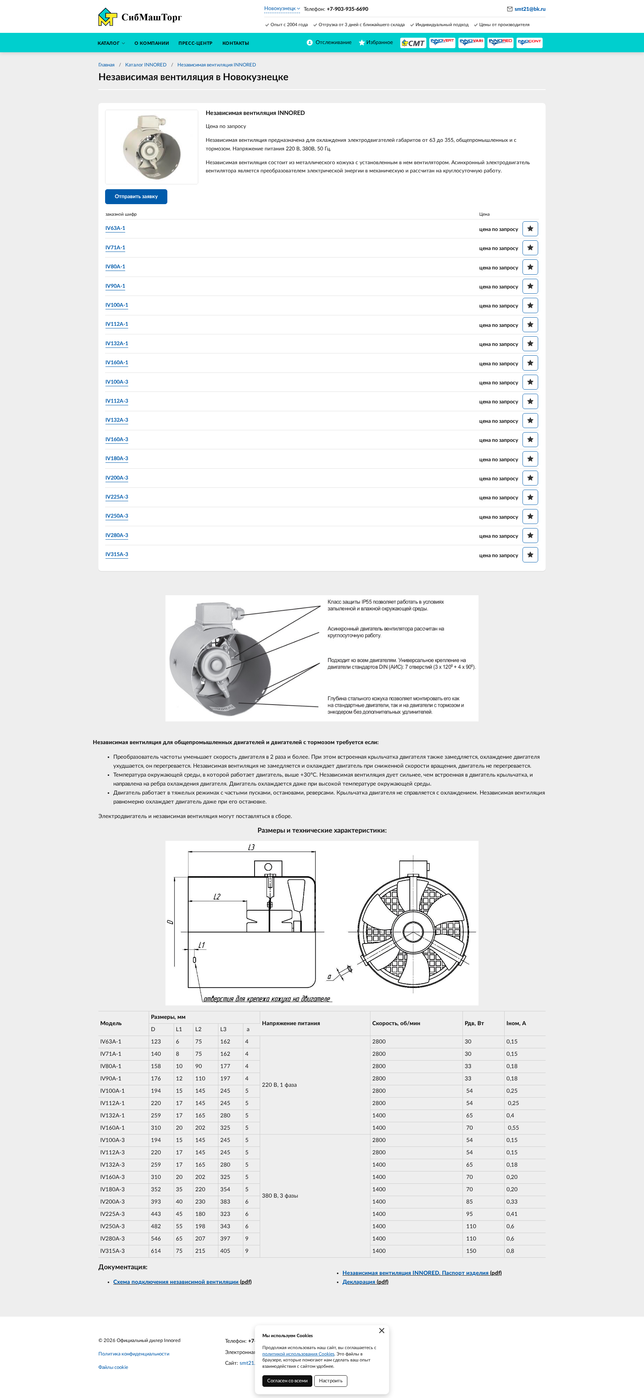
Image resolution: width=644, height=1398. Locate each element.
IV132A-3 (116, 420)
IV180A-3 (116, 458)
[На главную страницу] (413, 43)
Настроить (330, 1381)
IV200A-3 (116, 478)
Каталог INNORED (146, 65)
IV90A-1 (115, 286)
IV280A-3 (116, 535)
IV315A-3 (116, 554)
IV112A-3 (116, 401)
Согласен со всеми (287, 1381)
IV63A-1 (115, 228)
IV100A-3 (116, 382)
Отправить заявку (136, 196)
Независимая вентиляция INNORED (216, 65)
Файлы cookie (113, 1367)
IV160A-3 (116, 439)
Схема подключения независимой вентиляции (176, 1282)
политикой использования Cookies (298, 1354)
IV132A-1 (116, 343)
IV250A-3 (116, 516)
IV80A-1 (115, 266)
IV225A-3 (116, 497)
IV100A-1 (116, 305)
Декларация (358, 1282)
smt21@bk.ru (530, 9)
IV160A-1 (116, 362)
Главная (106, 65)
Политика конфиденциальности (133, 1354)
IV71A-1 (115, 247)
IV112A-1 (116, 324)
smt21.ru (250, 1363)
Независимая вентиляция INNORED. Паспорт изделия (415, 1273)
